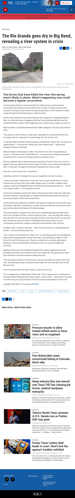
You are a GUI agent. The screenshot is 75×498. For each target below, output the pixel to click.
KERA (37, 284)
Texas (23, 291)
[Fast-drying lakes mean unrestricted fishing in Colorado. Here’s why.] (17, 359)
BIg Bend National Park (45, 291)
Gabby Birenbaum (37, 423)
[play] (5, 10)
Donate (67, 3)
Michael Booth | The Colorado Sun (41, 366)
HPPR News (6, 29)
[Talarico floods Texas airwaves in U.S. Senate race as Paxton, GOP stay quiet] (17, 416)
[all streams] (72, 10)
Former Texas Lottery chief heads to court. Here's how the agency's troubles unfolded (50, 446)
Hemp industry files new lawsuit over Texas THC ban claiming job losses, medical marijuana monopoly (51, 386)
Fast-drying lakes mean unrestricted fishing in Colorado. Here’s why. (51, 359)
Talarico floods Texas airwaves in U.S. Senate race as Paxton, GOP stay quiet (50, 416)
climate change (63, 291)
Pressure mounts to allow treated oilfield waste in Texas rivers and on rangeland (49, 331)
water (31, 291)
